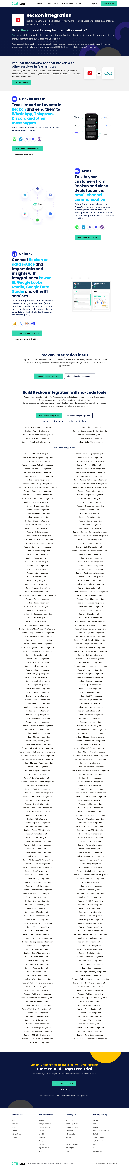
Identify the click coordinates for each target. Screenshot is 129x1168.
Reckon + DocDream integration (38, 562)
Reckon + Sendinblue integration (90, 871)
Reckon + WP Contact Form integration (38, 1009)
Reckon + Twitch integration (90, 960)
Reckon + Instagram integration (90, 673)
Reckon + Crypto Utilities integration (38, 543)
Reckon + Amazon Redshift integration (37, 465)
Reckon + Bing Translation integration (37, 498)
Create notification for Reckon (28, 149)
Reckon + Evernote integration (37, 584)
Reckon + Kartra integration (37, 696)
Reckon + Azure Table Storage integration (90, 487)
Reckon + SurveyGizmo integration (38, 923)
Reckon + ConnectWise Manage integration (90, 536)
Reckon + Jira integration (38, 685)
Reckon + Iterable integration (38, 681)
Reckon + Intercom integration (37, 677)
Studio (14, 1131)
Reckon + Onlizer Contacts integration (90, 793)
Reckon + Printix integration (37, 837)
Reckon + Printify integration (90, 834)
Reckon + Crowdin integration (90, 539)
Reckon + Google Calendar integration (37, 442)
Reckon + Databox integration (37, 551)
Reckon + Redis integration (38, 849)
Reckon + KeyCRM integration (90, 696)
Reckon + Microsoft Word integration (37, 763)
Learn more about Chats (87, 237)
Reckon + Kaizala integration (37, 692)
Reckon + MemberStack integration (90, 740)
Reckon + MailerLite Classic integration (90, 729)
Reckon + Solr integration (37, 908)
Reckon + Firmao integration (37, 599)
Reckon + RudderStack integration (90, 856)
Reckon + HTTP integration (38, 662)
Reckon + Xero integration (37, 1013)
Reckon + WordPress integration (37, 1005)
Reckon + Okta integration (37, 785)
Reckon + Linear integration (37, 711)
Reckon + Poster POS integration (37, 830)
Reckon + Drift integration (37, 565)
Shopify (95, 1127)
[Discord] (33, 139)
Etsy (94, 1144)
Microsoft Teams (72, 1144)
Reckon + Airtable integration (90, 457)
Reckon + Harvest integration (37, 655)
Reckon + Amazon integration (38, 461)
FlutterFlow (97, 1134)
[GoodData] (33, 323)
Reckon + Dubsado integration (90, 569)
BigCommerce (44, 1148)
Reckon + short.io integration (90, 886)
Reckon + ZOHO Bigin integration (37, 1027)
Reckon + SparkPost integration (38, 912)
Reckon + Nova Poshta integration (37, 778)
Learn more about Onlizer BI (25, 339)
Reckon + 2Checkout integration (38, 454)
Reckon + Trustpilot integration (38, 957)
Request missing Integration (78, 415)
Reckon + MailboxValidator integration (37, 726)
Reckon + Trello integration (90, 953)
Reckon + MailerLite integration (37, 729)
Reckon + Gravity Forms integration (37, 651)
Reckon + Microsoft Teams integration (37, 759)
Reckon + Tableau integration (90, 923)
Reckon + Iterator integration (90, 681)
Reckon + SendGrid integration (37, 871)
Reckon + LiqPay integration (37, 714)
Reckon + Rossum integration (90, 852)
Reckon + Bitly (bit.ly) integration (37, 502)
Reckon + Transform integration (90, 949)
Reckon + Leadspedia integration (37, 707)
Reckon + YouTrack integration (90, 1016)
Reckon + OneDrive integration (37, 789)
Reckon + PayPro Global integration (90, 815)
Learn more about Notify (24, 155)
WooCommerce (44, 1127)
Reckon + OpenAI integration (37, 800)
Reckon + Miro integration (90, 763)
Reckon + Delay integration (90, 554)
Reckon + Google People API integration (90, 640)
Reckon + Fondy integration (37, 603)
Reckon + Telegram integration (90, 931)
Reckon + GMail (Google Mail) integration (90, 621)
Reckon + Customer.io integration (37, 547)
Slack (68, 1141)
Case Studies (67, 3)
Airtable (41, 1134)
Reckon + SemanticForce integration (90, 867)
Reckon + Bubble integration (37, 509)
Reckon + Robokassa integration (37, 852)
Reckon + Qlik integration (90, 841)
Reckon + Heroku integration (37, 659)
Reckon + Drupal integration (37, 569)
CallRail (95, 1120)
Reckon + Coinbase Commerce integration (90, 532)
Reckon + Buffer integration (90, 509)
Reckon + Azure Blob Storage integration (90, 480)
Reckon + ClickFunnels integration (90, 528)
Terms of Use (100, 1164)
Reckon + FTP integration (90, 610)
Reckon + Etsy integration (37, 580)
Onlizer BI (15, 1124)
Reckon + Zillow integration (90, 1024)
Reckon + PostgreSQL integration (90, 830)
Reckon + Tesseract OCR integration (37, 938)
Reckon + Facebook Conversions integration (90, 591)
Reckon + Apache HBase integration (90, 469)
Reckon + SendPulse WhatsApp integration (90, 875)
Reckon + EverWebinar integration (90, 584)
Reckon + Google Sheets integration (37, 644)
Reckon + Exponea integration (90, 588)
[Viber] (39, 139)
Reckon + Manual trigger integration (90, 737)
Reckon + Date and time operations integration (90, 551)
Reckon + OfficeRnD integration (90, 782)
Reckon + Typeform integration (90, 964)
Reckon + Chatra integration (90, 521)
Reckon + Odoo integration (90, 778)
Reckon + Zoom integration (38, 1042)
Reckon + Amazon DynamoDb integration (90, 461)
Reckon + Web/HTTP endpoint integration (90, 983)
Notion (41, 1120)
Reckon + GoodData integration (37, 625)
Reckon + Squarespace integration (38, 916)
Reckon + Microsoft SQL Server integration (90, 755)
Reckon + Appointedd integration (90, 476)
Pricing (78, 3)
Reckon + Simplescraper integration (37, 890)
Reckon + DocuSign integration (90, 562)
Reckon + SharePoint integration (37, 882)
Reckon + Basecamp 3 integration (37, 491)
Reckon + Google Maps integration (38, 640)
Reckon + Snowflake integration (37, 904)
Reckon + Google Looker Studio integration (90, 431)
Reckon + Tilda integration (90, 945)
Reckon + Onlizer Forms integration (37, 796)
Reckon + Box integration (90, 502)
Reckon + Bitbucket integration (90, 498)
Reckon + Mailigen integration (37, 737)
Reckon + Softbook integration (90, 904)
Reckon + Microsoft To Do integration (90, 759)
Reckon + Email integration (38, 577)
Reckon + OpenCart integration (90, 800)
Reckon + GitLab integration (37, 621)
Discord (68, 1137)
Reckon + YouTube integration (37, 1020)
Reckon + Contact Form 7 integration (38, 539)
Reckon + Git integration (38, 618)
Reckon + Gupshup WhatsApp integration (90, 651)
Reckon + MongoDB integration (37, 770)
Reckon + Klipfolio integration (37, 703)
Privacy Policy (112, 1164)
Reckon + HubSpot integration (37, 666)
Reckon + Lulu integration (90, 722)
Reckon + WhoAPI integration (37, 1001)
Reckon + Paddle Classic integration (37, 808)
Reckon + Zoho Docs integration (90, 1035)
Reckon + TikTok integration (37, 945)
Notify (14, 1120)
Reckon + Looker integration (90, 718)
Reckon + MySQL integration (37, 774)
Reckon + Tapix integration (38, 927)
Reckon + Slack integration (90, 427)
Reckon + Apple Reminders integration (37, 476)
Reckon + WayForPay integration (37, 979)
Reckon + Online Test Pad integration (37, 793)
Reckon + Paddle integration (90, 804)
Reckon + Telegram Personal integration (90, 934)
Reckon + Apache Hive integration (37, 472)
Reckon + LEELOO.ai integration (90, 707)
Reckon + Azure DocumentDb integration (90, 483)
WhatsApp (69, 1120)
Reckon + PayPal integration (37, 815)
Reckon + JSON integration (90, 685)
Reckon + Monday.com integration (90, 767)
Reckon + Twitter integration (37, 964)
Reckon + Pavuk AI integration (90, 811)
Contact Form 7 (98, 1151)
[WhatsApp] (14, 139)
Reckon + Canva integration (90, 517)
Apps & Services (52, 3)
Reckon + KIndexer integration (37, 700)
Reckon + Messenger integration (37, 744)
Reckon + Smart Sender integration (37, 893)
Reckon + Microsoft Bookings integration (90, 748)
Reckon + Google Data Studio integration (37, 632)
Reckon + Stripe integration (37, 919)
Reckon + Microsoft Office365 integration (37, 755)
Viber (67, 1151)
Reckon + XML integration (90, 1013)
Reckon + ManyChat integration (37, 740)
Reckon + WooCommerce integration (38, 435)
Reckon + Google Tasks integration (90, 644)
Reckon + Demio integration (37, 558)
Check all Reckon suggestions (79, 376)
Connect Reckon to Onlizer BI (27, 333)
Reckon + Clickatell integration (37, 528)
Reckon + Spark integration (90, 908)
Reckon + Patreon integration (38, 811)
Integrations (16, 1134)
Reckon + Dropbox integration (90, 565)
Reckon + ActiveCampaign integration (90, 454)
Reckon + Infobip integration (37, 670)
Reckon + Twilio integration (37, 960)
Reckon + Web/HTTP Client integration (37, 983)
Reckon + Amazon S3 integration (90, 465)
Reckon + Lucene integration (37, 722)
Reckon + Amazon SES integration (37, 469)
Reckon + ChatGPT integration (37, 521)
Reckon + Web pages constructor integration (90, 979)
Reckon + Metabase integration (90, 744)
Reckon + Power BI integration (37, 431)
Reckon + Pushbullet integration (37, 841)
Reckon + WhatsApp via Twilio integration (90, 998)
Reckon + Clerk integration (90, 524)
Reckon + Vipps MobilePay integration (90, 971)
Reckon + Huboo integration (90, 662)
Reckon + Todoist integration (37, 949)
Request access (21, 82)
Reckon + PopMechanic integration (90, 826)
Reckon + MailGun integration (37, 733)
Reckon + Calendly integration (37, 513)
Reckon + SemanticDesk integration (37, 867)
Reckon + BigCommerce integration (37, 495)
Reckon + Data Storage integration (90, 547)
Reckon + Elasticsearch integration (90, 573)
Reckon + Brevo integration (38, 506)
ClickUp (41, 1131)
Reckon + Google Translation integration (37, 647)
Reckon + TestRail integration (90, 938)
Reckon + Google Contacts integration (90, 629)
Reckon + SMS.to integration (37, 897)
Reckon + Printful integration (37, 834)
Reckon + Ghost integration (90, 614)
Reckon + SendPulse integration (38, 875)
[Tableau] (27, 323)
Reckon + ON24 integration (90, 785)
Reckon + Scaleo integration (90, 860)
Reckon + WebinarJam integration (37, 994)
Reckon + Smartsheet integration (90, 893)
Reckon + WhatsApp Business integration (37, 998)
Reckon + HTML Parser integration (90, 659)
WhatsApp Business (73, 1124)
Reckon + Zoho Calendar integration (37, 1031)
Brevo (95, 1124)
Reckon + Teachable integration (38, 931)
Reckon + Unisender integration (38, 968)
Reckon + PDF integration (37, 819)
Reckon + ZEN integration (90, 1020)
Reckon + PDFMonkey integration (90, 819)
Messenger (70, 1148)
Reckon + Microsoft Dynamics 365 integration (37, 752)
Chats (14, 1127)
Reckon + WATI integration (37, 975)
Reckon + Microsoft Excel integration (90, 752)
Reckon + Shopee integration (90, 882)
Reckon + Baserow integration (90, 491)
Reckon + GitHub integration (90, 618)
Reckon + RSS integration (37, 856)
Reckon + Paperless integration (90, 808)
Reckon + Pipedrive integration (37, 822)
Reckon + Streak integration (90, 916)
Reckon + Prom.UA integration (90, 837)
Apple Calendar (98, 1137)
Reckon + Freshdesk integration (90, 606)
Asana (41, 1151)
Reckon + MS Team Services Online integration (90, 770)
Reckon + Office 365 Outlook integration (37, 782)
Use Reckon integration (49, 415)
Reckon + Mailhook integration (90, 733)
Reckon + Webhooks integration (90, 990)
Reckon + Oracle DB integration (37, 804)
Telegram (69, 1131)
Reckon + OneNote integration (90, 789)
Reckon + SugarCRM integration (90, 919)
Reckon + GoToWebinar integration (90, 647)
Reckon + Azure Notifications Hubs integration (38, 487)
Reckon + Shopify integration (37, 886)
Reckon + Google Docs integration (90, 632)
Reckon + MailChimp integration (90, 726)
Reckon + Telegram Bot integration (37, 934)
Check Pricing (64, 1089)
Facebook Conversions (101, 1131)
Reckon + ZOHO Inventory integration (37, 1039)
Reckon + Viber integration (90, 968)
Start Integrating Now (64, 1083)
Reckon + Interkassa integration (90, 677)
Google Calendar (45, 1124)
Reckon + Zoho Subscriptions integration (90, 1039)
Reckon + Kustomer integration (90, 703)
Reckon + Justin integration (90, 688)
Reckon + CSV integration (90, 543)
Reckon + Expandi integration (38, 588)
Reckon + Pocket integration (90, 822)
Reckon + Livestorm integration (90, 714)
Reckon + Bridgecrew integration (90, 506)
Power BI (42, 1137)
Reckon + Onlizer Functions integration (90, 796)
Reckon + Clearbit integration (38, 524)
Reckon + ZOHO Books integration (90, 1027)
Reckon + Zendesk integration (90, 435)
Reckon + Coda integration (37, 532)
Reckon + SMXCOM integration (90, 901)
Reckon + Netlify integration (90, 774)
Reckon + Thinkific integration (90, 942)
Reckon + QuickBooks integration (37, 845)
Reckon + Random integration (90, 845)
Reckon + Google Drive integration (38, 636)
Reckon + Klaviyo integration (90, 700)
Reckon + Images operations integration (90, 666)
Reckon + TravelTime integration (37, 953)
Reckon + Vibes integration (38, 971)
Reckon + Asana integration (37, 480)
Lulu (94, 1148)
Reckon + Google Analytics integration (90, 625)
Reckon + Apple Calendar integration (90, 472)
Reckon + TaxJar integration (90, 927)
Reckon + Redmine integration (90, 849)
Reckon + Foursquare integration (90, 603)
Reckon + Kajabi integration (90, 692)
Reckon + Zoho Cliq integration (90, 1031)
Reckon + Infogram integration (90, 670)
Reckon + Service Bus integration (90, 878)
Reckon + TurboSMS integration (90, 957)
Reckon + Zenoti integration (37, 1024)
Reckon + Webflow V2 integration (37, 990)
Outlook (41, 1144)
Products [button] (38, 3)
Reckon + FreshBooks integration (37, 606)
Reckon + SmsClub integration (37, 901)
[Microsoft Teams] (27, 139)
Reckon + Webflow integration (90, 986)
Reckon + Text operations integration (37, 942)
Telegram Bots (71, 1134)
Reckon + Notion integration (37, 438)
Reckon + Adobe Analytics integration (37, 457)
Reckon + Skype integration (90, 890)
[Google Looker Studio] (21, 323)
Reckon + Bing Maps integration (90, 495)
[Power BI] (14, 323)
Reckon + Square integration (90, 912)
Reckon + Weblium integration (90, 994)
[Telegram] (21, 139)
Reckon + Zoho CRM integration (90, 442)
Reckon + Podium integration (37, 826)
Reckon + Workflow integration (90, 1005)
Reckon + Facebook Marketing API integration (37, 595)
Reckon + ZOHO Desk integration (37, 1035)
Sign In (94, 3)
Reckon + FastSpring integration (90, 595)
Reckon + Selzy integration (90, 863)
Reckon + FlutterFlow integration (90, 599)
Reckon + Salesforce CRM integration (38, 860)
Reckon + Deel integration (37, 554)
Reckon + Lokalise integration (38, 718)
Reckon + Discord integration (90, 558)
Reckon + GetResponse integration (38, 614)
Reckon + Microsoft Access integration (37, 748)
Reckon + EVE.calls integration (90, 580)
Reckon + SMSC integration (90, 897)
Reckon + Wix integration (90, 1001)
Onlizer (14, 1137)
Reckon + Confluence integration (37, 536)
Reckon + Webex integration (37, 986)
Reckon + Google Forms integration (90, 636)
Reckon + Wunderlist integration (90, 1009)
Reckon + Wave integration (90, 975)
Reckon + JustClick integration (37, 688)
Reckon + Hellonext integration (90, 655)
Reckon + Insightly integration (37, 673)
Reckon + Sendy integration (37, 878)
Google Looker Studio (46, 1141)
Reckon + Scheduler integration (37, 863)
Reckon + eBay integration (37, 573)
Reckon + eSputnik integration (90, 577)
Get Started (109, 3)
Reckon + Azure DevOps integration (37, 483)
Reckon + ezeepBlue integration (38, 591)
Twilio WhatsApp (72, 1127)
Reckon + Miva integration (37, 767)
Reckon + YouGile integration (37, 1016)
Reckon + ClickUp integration (90, 438)
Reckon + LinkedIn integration (90, 711)
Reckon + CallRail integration (90, 513)
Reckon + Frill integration (37, 610)
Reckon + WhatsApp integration (38, 427)
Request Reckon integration (48, 376)
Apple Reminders (99, 1141)
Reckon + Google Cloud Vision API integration (37, 629)
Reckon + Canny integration (37, 517)
